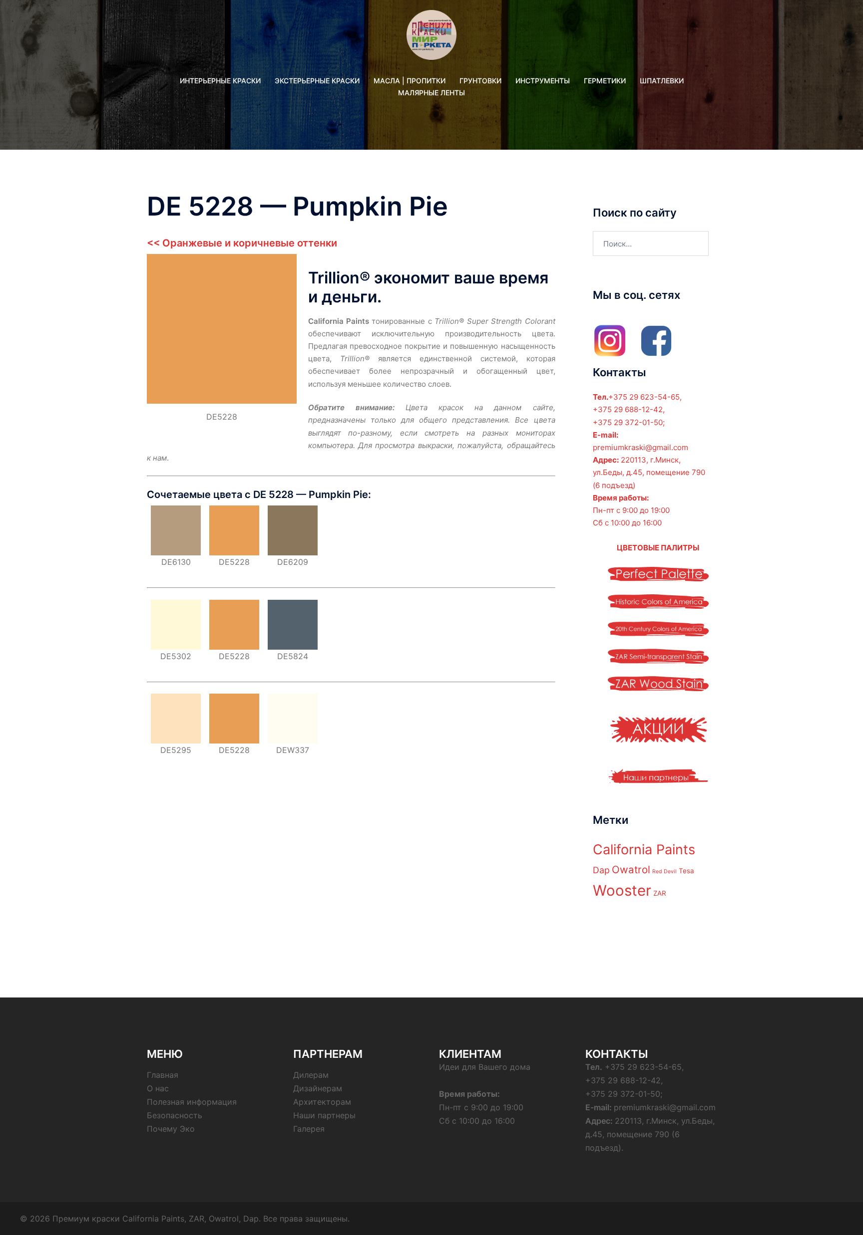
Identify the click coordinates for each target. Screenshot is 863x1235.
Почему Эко (171, 1129)
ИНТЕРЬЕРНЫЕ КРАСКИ (220, 80)
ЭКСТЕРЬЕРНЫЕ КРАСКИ (317, 80)
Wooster (622, 890)
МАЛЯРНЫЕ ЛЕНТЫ (431, 92)
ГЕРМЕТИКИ (605, 80)
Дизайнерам (317, 1088)
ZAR (659, 893)
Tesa (686, 871)
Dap (601, 870)
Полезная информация (192, 1102)
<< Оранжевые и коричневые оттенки (242, 243)
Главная (162, 1075)
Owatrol (631, 869)
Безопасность (174, 1115)
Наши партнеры (324, 1115)
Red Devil (664, 871)
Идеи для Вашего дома (484, 1067)
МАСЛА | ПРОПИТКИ (409, 80)
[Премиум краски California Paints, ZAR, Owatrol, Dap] (431, 38)
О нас (158, 1088)
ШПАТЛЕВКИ (662, 80)
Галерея (309, 1129)
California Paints (644, 849)
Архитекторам (322, 1102)
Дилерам (311, 1075)
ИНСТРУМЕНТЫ (542, 80)
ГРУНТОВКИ (480, 80)
